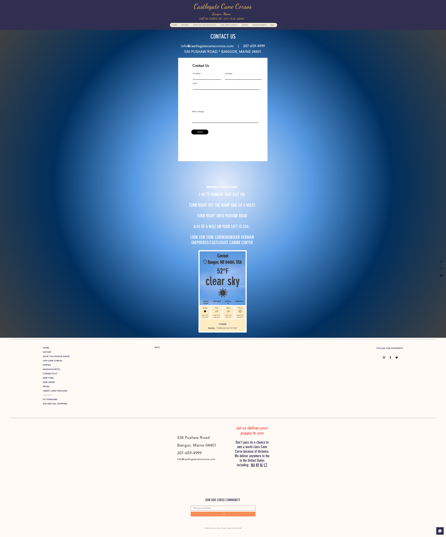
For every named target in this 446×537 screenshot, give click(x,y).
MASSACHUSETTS (51, 369)
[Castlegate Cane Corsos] (441, 268)
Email (195, 83)
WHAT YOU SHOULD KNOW (56, 356)
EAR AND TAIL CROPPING (55, 404)
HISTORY (47, 352)
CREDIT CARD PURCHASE (55, 391)
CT (265, 465)
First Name (197, 73)
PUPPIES (47, 365)
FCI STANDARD (50, 399)
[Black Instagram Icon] (441, 261)
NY (257, 465)
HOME (46, 348)
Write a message (198, 111)
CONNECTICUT (50, 373)
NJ (261, 465)
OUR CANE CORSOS (52, 361)
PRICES (46, 386)
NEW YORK (48, 378)
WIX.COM (238, 528)
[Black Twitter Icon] (441, 275)
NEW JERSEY (49, 382)
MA (253, 465)
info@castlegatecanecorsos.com (207, 46)
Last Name (228, 73)
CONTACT (47, 395)
